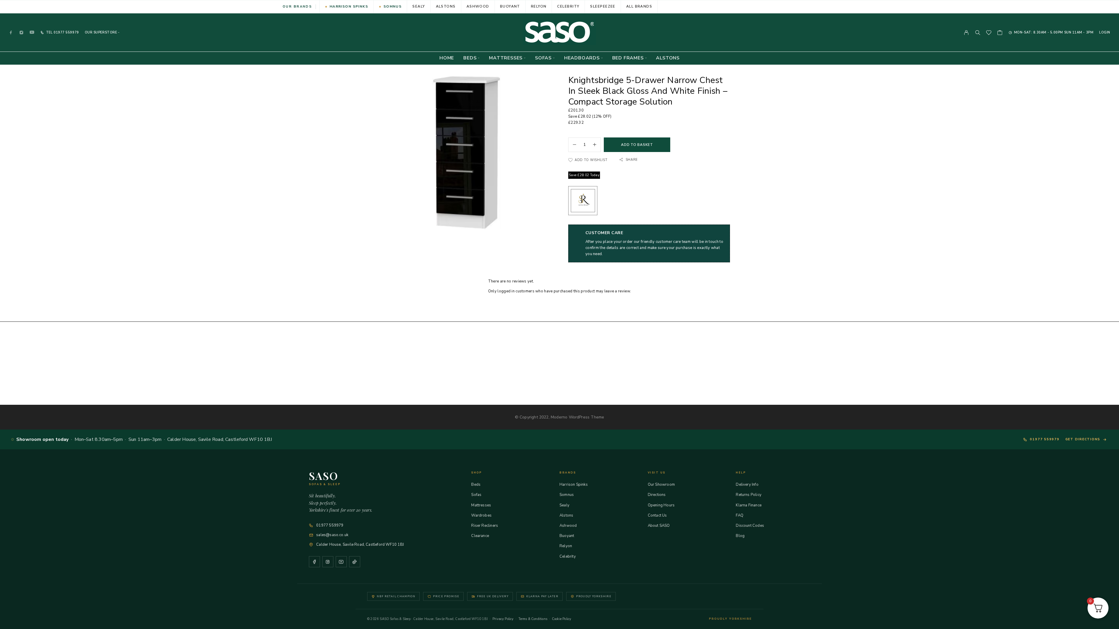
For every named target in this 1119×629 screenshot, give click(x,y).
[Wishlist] (989, 33)
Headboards (582, 58)
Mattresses (505, 58)
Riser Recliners (484, 525)
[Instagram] (21, 32)
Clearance (480, 535)
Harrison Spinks (349, 6)
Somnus (392, 6)
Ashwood (478, 6)
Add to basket (637, 144)
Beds (469, 58)
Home (446, 58)
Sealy (418, 6)
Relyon (539, 6)
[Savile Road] (582, 201)
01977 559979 (65, 32)
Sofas (543, 58)
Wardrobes (481, 515)
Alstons (446, 6)
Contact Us (657, 515)
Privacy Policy (503, 619)
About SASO (659, 525)
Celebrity (568, 6)
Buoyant (510, 6)
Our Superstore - (102, 32)
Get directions (1083, 439)
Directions (657, 494)
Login (1104, 32)
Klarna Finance (748, 505)
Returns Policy (748, 494)
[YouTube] (32, 32)
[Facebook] (11, 32)
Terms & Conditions (532, 619)
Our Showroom (661, 484)
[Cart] (1000, 33)
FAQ (739, 515)
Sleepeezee (602, 6)
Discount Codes (750, 525)
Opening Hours (661, 505)
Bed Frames (628, 58)
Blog (740, 535)
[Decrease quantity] (572, 145)
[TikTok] (354, 561)
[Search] (977, 32)
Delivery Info (747, 484)
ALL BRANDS (639, 6)
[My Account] (966, 32)
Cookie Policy (561, 619)
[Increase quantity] (597, 145)
